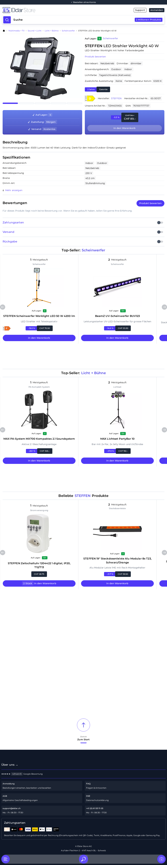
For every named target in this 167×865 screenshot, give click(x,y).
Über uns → (9, 764)
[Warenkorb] (161, 859)
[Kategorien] (5, 859)
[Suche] (83, 859)
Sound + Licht (34, 31)
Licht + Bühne (52, 31)
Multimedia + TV (16, 31)
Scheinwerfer (68, 31)
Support (140, 10)
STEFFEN (116, 98)
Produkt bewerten (95, 56)
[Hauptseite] (43, 10)
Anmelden (156, 10)
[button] (90, 98)
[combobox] (87, 20)
